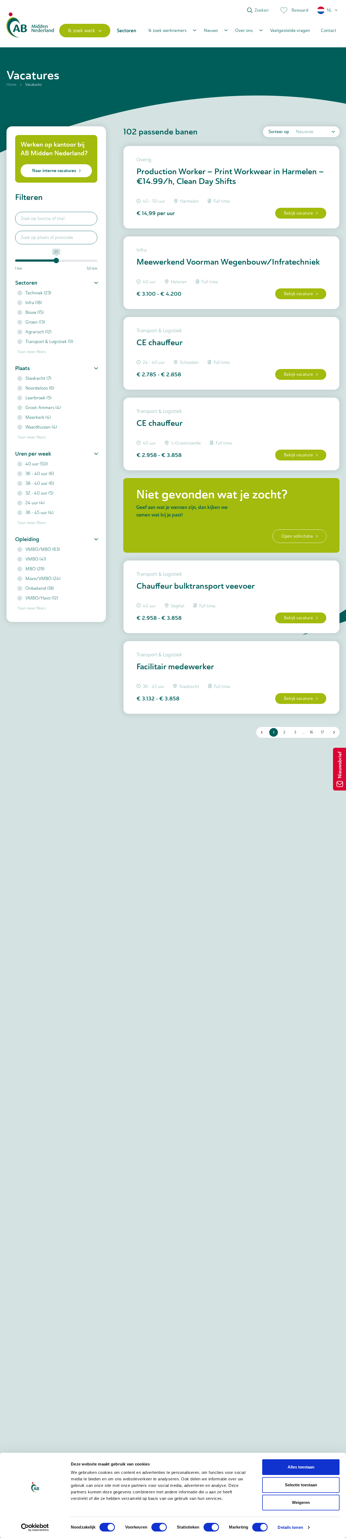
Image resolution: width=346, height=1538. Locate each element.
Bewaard (299, 10)
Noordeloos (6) (39, 388)
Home (11, 84)
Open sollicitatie (297, 536)
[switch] (159, 1527)
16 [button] (311, 732)
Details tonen (290, 1527)
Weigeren (301, 1502)
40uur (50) (36, 463)
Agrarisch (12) (38, 331)
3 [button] (295, 732)
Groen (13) (35, 322)
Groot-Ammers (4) (43, 407)
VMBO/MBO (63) (42, 549)
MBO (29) (35, 568)
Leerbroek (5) (38, 397)
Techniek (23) (38, 292)
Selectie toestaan (301, 1485)
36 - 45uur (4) (39, 512)
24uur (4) (35, 502)
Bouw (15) (34, 312)
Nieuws (211, 30)
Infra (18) (33, 302)
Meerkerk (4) (38, 417)
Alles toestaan (301, 1467)
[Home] (30, 30)
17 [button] (322, 732)
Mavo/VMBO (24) (43, 578)
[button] (328, 10)
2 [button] (284, 732)
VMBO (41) (35, 559)
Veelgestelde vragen (290, 30)
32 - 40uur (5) (39, 493)
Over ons (244, 30)
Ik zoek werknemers (167, 30)
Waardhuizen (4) (41, 427)
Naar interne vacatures (54, 170)
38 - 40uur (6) (39, 483)
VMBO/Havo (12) (41, 598)
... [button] (303, 732)
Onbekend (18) (39, 588)
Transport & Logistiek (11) (49, 341)
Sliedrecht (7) (38, 378)
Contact (328, 30)
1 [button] (273, 732)
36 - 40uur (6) (39, 473)
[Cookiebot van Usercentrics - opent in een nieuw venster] (35, 1527)
